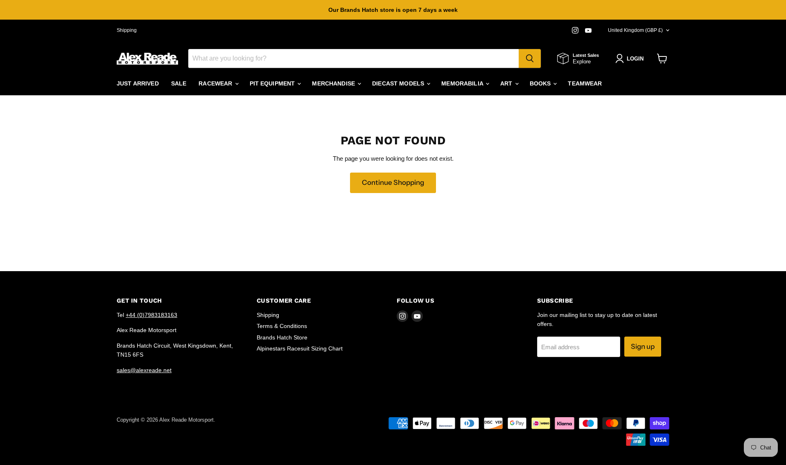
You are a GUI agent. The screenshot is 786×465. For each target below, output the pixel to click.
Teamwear (585, 83)
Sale (179, 83)
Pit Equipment (273, 83)
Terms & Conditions (282, 326)
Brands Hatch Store (282, 337)
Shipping (127, 30)
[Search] (530, 58)
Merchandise (334, 83)
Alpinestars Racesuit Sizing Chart (300, 348)
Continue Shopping (393, 182)
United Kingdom (635, 30)
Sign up (643, 346)
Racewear (216, 83)
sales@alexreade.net (144, 370)
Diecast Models (399, 83)
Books (541, 83)
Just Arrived (138, 83)
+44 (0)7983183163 (151, 315)
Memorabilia (463, 83)
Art (507, 83)
